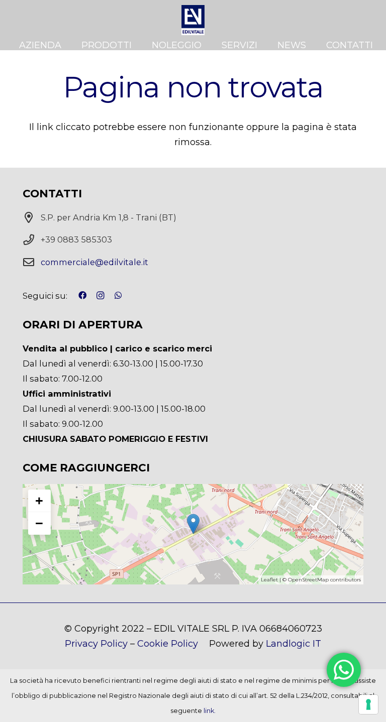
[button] (137, 45)
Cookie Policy (167, 643)
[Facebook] (82, 295)
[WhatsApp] (118, 295)
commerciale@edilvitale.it (94, 262)
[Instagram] (100, 295)
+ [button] (39, 500)
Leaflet (269, 579)
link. (210, 710)
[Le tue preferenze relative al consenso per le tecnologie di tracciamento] (368, 704)
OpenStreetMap (308, 579)
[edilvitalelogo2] (193, 20)
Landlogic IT (293, 643)
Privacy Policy (96, 643)
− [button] (39, 523)
